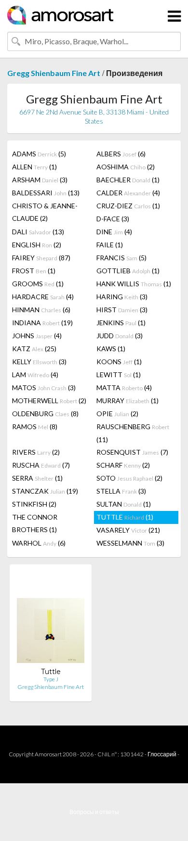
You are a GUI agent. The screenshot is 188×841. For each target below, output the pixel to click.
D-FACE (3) (112, 219)
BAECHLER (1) (128, 180)
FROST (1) (33, 271)
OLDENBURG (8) (45, 413)
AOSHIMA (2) (125, 167)
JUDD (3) (119, 335)
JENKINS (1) (121, 323)
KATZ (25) (34, 348)
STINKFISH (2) (34, 504)
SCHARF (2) (123, 465)
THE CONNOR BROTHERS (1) (34, 523)
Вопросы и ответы (94, 812)
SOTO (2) (129, 478)
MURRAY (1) (127, 400)
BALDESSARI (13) (46, 193)
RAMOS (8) (34, 426)
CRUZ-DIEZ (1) (128, 206)
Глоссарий (162, 754)
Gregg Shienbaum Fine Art (53, 72)
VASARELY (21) (128, 530)
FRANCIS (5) (121, 258)
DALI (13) (38, 232)
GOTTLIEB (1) (128, 271)
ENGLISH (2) (36, 245)
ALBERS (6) (121, 154)
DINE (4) (114, 232)
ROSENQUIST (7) (132, 452)
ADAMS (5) (39, 154)
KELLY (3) (39, 361)
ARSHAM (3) (39, 180)
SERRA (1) (37, 478)
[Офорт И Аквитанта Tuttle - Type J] (50, 619)
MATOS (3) (44, 387)
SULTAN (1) (123, 504)
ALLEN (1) (34, 167)
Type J (50, 679)
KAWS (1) (110, 348)
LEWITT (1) (118, 374)
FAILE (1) (109, 245)
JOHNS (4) (37, 335)
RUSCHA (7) (41, 465)
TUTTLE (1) (124, 517)
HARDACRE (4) (43, 297)
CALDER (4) (128, 193)
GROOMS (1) (38, 284)
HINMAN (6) (41, 310)
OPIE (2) (117, 413)
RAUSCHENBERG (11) (132, 433)
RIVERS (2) (36, 452)
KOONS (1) (119, 361)
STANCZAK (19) (45, 491)
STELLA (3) (121, 491)
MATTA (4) (124, 387)
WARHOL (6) (39, 543)
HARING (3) (122, 297)
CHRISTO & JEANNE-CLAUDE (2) (45, 212)
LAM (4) (35, 374)
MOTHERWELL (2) (49, 400)
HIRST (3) (122, 310)
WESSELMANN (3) (130, 543)
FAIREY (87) (41, 258)
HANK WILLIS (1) (133, 284)
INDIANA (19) (42, 323)
